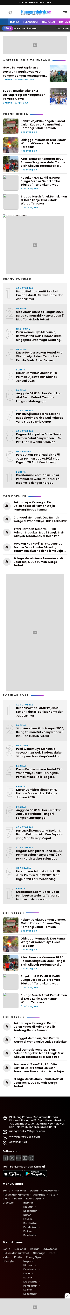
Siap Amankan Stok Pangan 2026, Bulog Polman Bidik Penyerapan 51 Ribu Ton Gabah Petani (40, 315)
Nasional (48, 22)
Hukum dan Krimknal (16, 1195)
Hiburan (28, 1207)
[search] (5, 12)
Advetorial (50, 1190)
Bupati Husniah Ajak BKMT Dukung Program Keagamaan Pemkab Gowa (24, 95)
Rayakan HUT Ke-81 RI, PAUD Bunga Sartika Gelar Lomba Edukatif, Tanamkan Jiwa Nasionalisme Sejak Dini (40, 183)
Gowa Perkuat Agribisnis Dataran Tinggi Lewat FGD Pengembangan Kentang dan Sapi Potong (24, 72)
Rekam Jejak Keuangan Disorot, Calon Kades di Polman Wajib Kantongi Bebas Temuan (43, 124)
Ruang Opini (33, 1198)
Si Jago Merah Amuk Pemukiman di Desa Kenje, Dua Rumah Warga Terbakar (44, 200)
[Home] (4, 22)
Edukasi (28, 1219)
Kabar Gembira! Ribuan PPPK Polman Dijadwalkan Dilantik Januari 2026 (36, 376)
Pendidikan (30, 1227)
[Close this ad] (67, 1295)
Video (6, 1198)
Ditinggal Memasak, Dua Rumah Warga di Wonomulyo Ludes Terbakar (43, 143)
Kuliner (27, 1231)
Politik (18, 1198)
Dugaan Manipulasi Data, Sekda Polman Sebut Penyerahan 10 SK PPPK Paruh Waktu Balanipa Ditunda (39, 438)
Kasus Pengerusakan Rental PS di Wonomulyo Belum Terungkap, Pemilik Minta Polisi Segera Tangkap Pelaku (39, 356)
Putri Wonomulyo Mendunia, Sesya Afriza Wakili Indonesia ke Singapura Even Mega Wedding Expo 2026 (39, 336)
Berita (14, 22)
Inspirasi (28, 1202)
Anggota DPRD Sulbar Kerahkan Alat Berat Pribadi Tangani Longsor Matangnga (38, 397)
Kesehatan (30, 1211)
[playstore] (35, 1176)
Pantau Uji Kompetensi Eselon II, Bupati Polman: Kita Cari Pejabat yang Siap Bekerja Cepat (39, 417)
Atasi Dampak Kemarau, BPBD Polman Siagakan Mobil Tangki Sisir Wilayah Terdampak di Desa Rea (43, 164)
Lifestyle (8, 1202)
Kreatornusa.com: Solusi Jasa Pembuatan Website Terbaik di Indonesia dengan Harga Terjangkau (38, 479)
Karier (27, 1215)
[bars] (64, 13)
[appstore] (13, 1176)
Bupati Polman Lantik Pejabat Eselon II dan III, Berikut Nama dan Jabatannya (39, 295)
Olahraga (39, 1195)
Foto (52, 1195)
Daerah (7, 79)
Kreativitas (30, 1223)
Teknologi (30, 22)
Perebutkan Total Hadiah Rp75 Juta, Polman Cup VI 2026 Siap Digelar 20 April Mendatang (38, 458)
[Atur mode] (10, 13)
